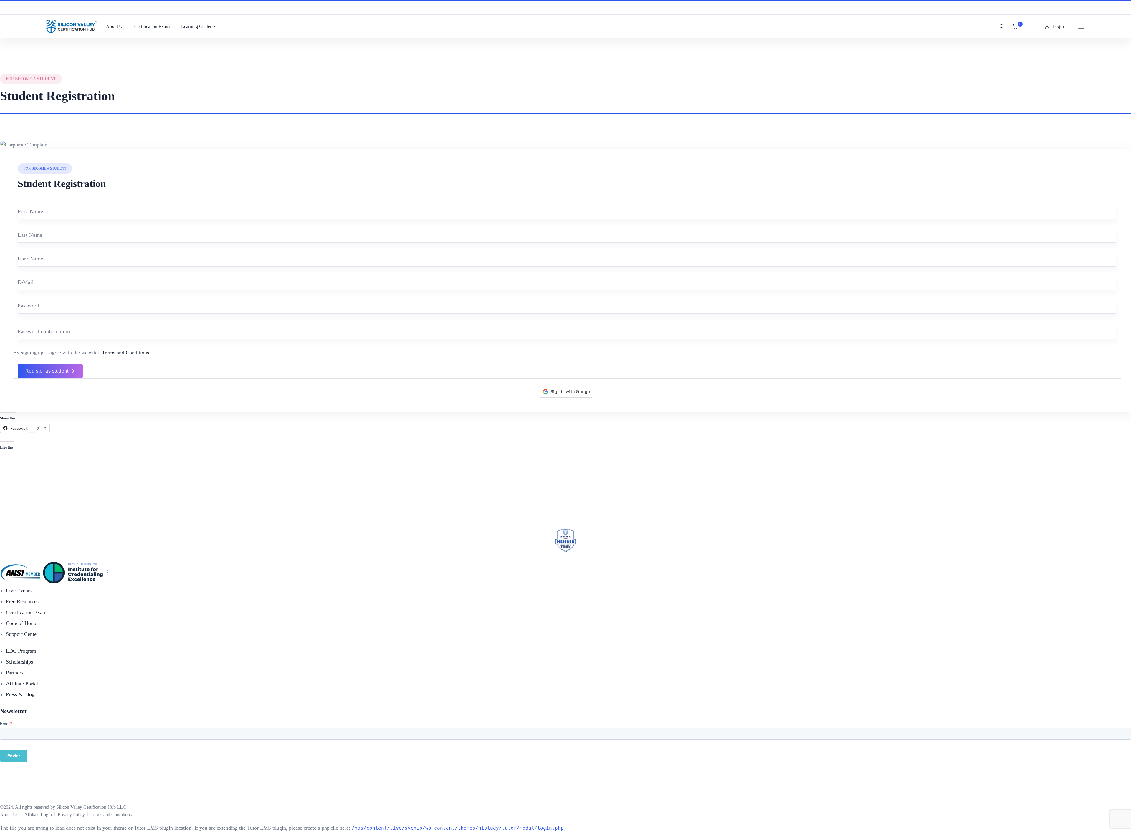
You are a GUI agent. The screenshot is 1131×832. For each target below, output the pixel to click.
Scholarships (19, 662)
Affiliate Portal (22, 684)
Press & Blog (20, 694)
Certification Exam (26, 612)
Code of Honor (22, 623)
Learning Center (196, 26)
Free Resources (22, 601)
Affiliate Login (38, 814)
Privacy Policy (71, 814)
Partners (14, 673)
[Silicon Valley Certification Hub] (70, 27)
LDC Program (21, 651)
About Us (115, 26)
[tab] (565, 108)
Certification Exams (152, 26)
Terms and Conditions (125, 352)
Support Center (22, 634)
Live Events (19, 590)
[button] (1055, 26)
